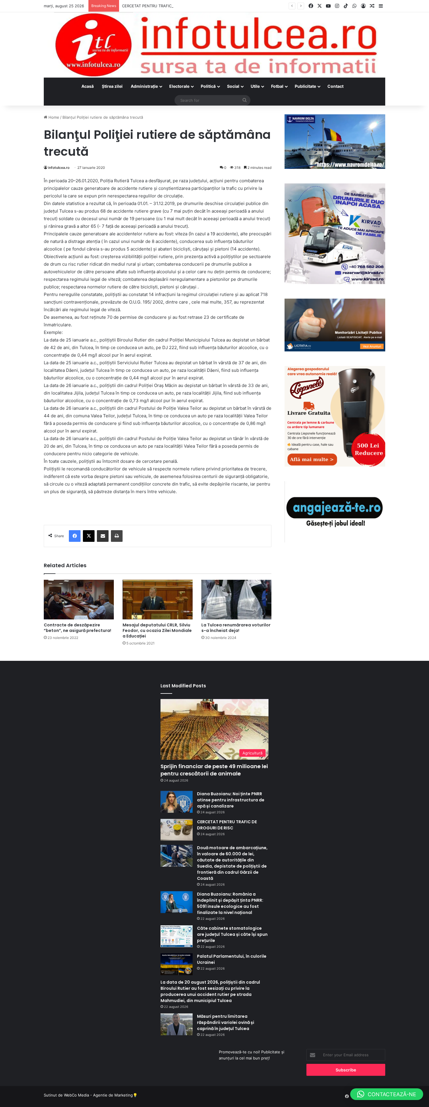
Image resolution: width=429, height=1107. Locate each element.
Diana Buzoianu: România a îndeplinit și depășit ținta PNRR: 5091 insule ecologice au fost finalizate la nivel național (230, 903)
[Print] (117, 536)
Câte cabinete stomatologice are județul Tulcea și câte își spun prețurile (232, 934)
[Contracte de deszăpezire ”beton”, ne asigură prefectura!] (79, 599)
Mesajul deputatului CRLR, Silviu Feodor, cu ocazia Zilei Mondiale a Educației (157, 630)
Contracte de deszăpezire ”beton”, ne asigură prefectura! (77, 627)
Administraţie (144, 86)
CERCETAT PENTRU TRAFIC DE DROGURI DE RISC (166, 5)
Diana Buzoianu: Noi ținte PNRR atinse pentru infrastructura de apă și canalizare (230, 800)
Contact (335, 86)
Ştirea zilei (112, 86)
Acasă (87, 86)
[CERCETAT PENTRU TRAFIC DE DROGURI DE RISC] (177, 830)
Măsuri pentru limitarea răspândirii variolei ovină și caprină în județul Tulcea (225, 1022)
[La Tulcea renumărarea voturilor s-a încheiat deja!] (236, 599)
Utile (255, 86)
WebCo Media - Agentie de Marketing (98, 1095)
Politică (208, 86)
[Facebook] (75, 536)
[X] (89, 536)
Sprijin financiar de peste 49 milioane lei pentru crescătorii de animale (214, 770)
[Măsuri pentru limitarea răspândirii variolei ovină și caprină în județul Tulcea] (177, 1024)
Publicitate (305, 86)
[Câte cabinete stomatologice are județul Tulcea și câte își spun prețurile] (177, 936)
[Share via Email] (103, 536)
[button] (386, 1094)
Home (53, 117)
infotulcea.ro (58, 167)
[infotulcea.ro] (214, 45)
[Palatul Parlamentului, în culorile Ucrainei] (177, 964)
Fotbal (277, 86)
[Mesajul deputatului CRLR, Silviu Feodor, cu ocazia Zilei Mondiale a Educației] (158, 599)
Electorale (179, 86)
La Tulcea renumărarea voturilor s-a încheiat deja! (236, 627)
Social (233, 86)
